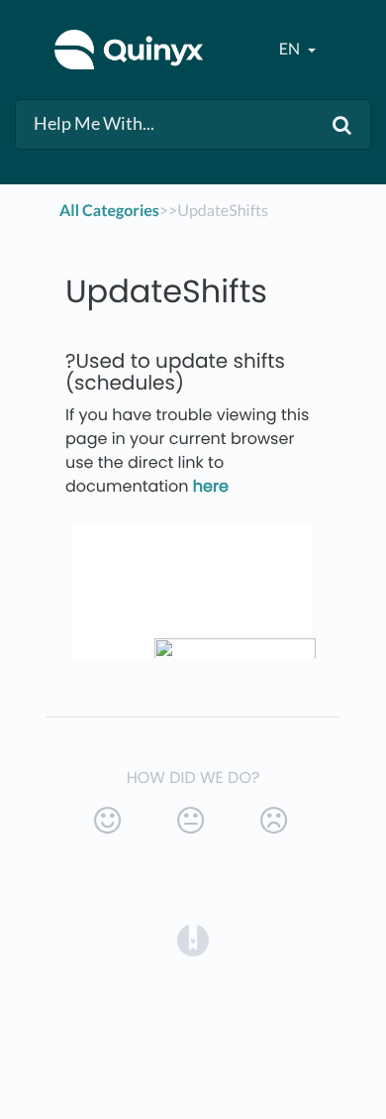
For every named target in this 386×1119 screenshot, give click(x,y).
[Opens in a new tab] (193, 940)
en (291, 49)
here (211, 486)
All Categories (109, 210)
